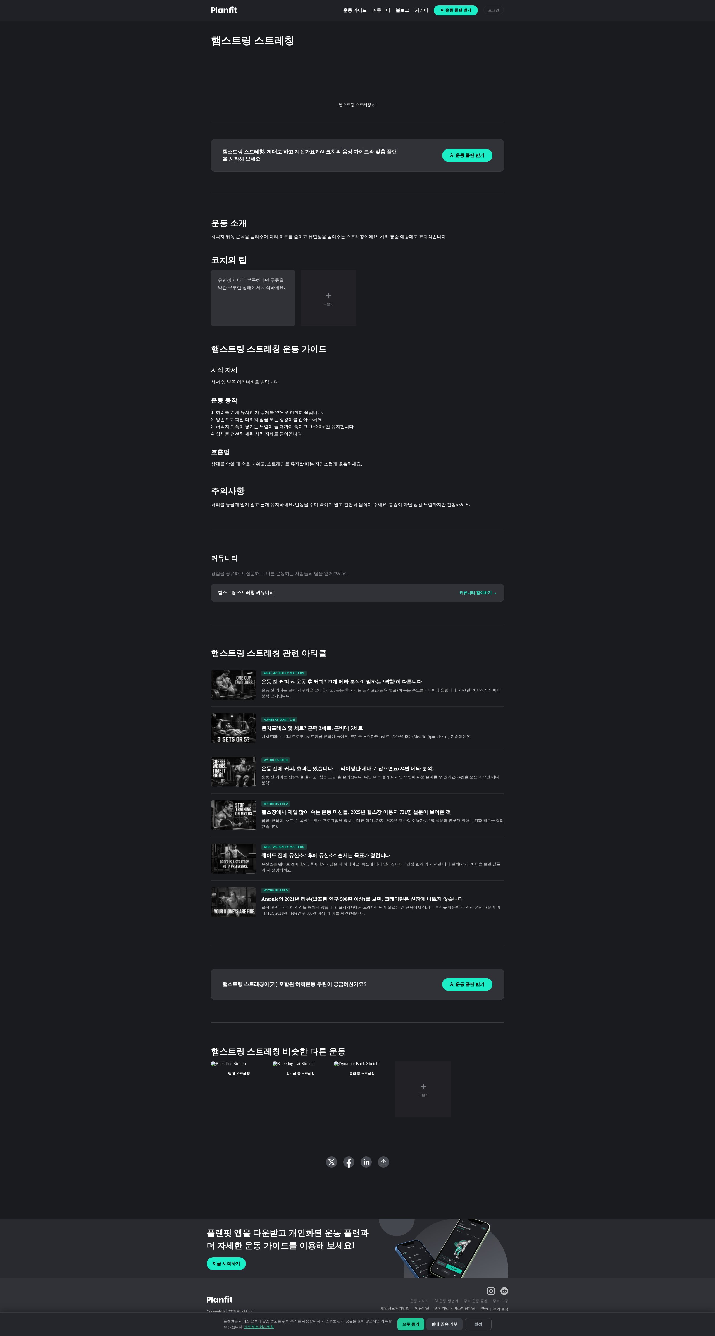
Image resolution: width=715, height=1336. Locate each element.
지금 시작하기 (226, 1263)
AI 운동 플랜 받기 (467, 155)
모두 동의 (410, 1324)
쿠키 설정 (500, 1309)
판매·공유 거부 (444, 1324)
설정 (478, 1324)
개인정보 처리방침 (259, 1327)
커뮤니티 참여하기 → (478, 592)
